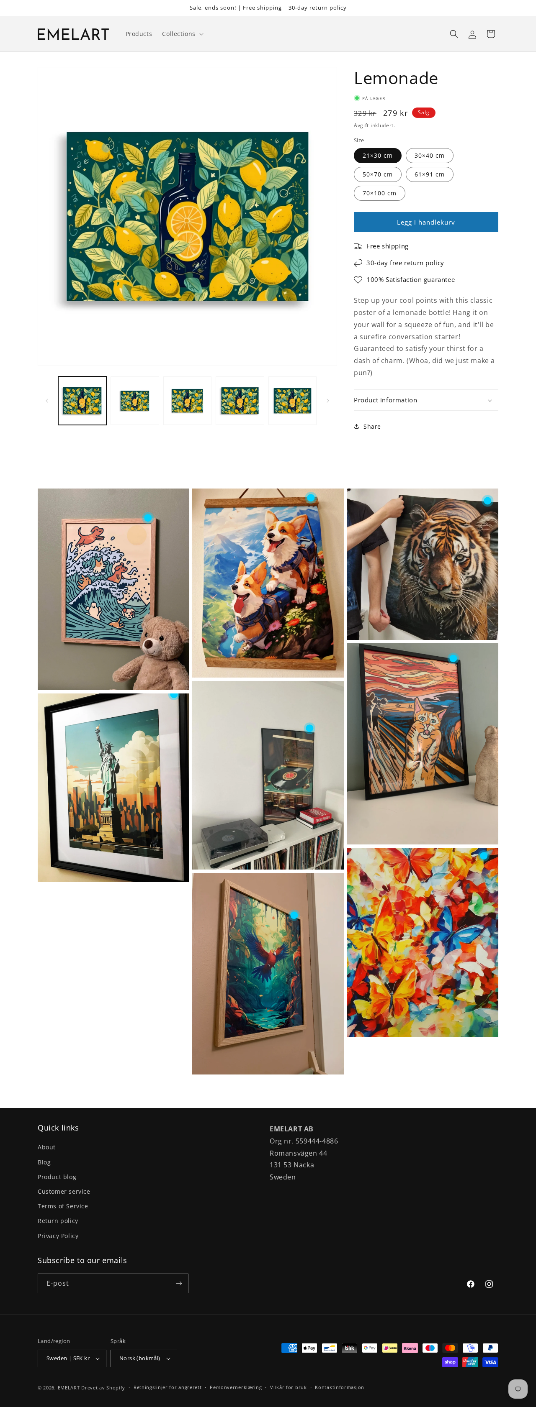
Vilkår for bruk (288, 1387)
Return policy (58, 1221)
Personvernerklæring (236, 1387)
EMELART (69, 1387)
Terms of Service (63, 1206)
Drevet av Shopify (103, 1387)
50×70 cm (378, 174)
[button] (182, 34)
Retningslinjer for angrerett (168, 1387)
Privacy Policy (58, 1236)
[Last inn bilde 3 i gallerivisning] (187, 400)
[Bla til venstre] (47, 400)
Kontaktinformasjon (339, 1387)
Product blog (57, 1177)
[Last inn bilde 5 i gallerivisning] (292, 400)
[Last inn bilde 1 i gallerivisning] (82, 400)
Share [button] (372, 426)
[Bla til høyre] (328, 400)
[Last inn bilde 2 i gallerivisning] (135, 400)
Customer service (64, 1191)
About (47, 1147)
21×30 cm (378, 155)
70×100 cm (380, 193)
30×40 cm (430, 155)
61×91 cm (430, 174)
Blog (44, 1162)
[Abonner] (179, 1283)
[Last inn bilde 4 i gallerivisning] (240, 400)
